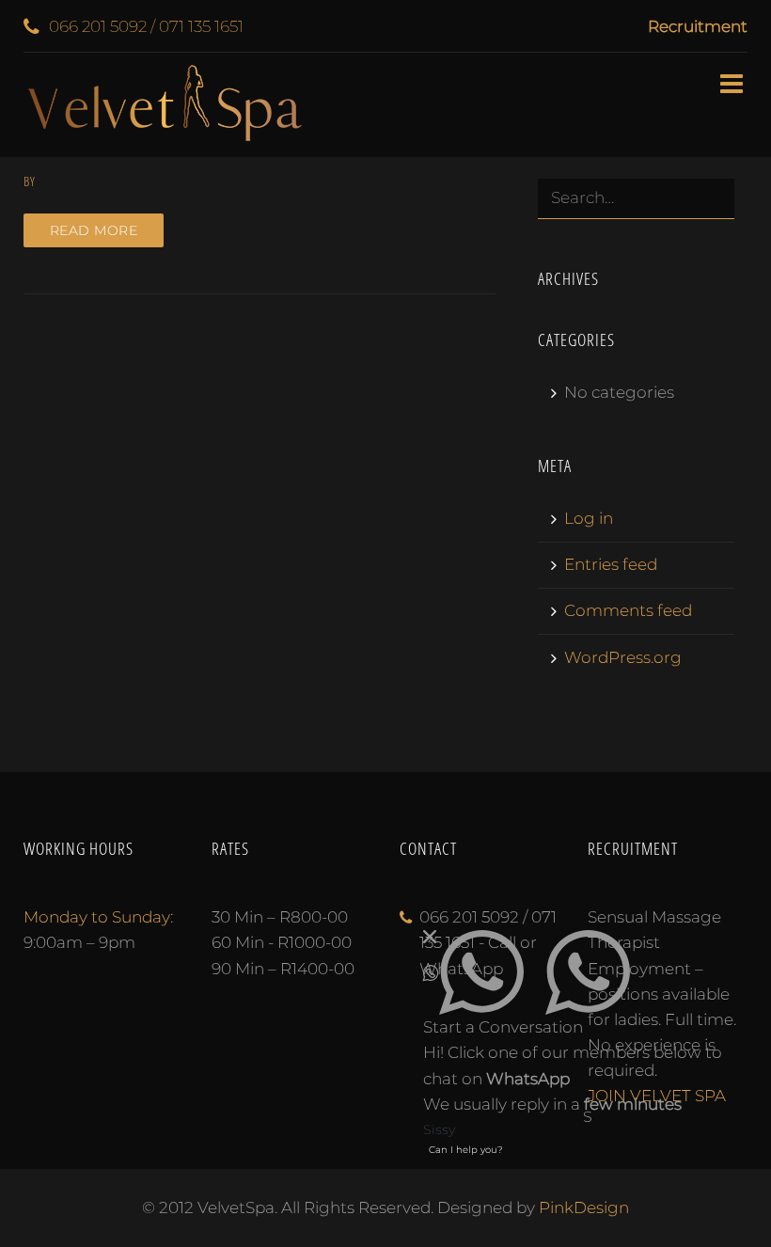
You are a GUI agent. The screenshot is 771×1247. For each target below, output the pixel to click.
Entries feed (610, 564)
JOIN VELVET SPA (657, 1095)
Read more (94, 230)
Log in (588, 518)
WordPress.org (623, 657)
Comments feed (628, 610)
